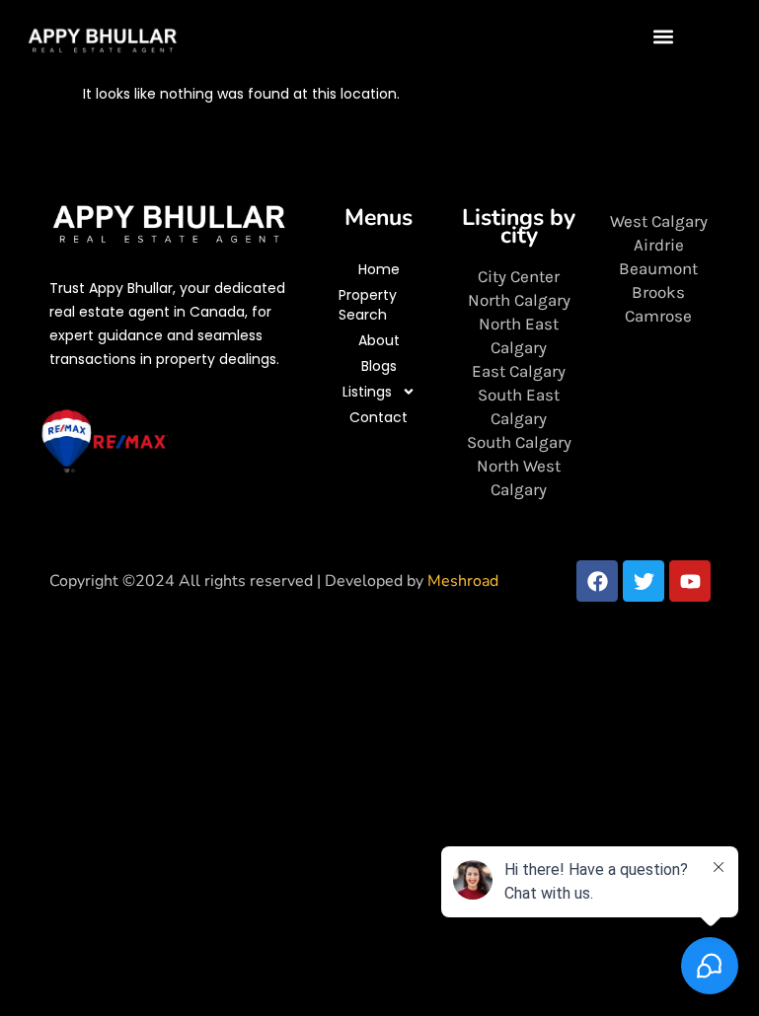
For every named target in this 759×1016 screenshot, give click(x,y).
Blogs (379, 366)
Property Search (368, 305)
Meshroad (462, 581)
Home (379, 269)
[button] (663, 36)
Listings (367, 391)
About (379, 340)
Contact (378, 417)
